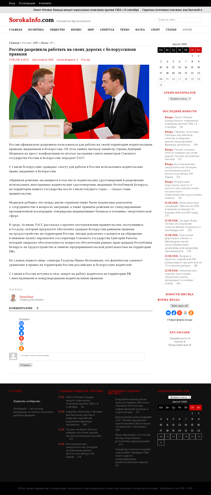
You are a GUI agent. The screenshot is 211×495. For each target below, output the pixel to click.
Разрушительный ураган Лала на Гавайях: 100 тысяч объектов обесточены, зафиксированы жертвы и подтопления (132, 406)
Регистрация (27, 3)
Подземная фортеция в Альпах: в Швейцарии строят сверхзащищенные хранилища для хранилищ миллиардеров (181, 243)
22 (192, 73)
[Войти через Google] (21, 343)
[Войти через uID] (21, 323)
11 (167, 67)
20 (179, 73)
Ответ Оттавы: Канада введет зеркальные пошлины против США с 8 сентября (78, 9)
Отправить (25, 365)
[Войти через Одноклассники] (21, 348)
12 (173, 67)
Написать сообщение (27, 401)
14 (186, 67)
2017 (35, 42)
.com (31, 20)
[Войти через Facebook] (21, 333)
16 (198, 67)
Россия (85, 59)
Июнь (44, 42)
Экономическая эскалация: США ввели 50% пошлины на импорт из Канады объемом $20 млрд (182, 209)
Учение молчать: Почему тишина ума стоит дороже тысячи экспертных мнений (182, 154)
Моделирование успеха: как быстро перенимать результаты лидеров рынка (132, 439)
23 (198, 73)
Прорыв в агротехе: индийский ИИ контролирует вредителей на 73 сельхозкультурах (183, 260)
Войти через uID (180, 306)
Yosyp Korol (26, 296)
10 (161, 67)
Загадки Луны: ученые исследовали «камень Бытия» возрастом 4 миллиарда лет (183, 225)
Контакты (45, 3)
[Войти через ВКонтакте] (21, 328)
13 (180, 67)
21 (186, 73)
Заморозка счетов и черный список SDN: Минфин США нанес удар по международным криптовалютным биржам (133, 457)
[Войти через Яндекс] (21, 338)
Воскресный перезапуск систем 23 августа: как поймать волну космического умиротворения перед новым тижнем (183, 189)
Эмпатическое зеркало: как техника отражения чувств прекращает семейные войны (181, 277)
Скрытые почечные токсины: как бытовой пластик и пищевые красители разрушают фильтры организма (182, 138)
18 (167, 73)
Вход (12, 3)
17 (52, 42)
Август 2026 (179, 44)
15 (192, 67)
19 (173, 73)
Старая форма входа (179, 319)
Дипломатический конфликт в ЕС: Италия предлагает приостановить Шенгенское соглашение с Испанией (133, 423)
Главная (14, 42)
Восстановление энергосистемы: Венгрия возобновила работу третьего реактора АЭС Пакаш (180, 171)
